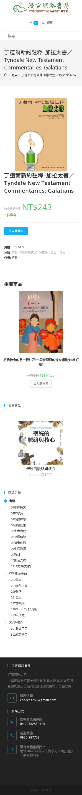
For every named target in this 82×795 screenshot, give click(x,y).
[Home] (5, 75)
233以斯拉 (18, 615)
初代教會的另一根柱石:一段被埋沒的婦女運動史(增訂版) (41, 362)
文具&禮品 (16, 622)
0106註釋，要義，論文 (50, 252)
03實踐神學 (18, 519)
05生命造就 (18, 531)
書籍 (15, 252)
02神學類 (17, 513)
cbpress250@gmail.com (38, 700)
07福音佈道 (18, 543)
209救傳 (16, 591)
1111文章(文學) (21, 566)
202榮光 (16, 580)
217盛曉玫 (18, 603)
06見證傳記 (18, 537)
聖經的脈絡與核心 (40, 468)
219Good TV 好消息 (24, 609)
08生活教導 (18, 549)
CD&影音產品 (18, 573)
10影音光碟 (18, 560)
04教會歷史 (18, 525)
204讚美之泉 (19, 586)
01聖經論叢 (26, 252)
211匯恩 (16, 597)
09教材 (15, 554)
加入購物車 (16, 231)
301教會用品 (19, 628)
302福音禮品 (19, 634)
